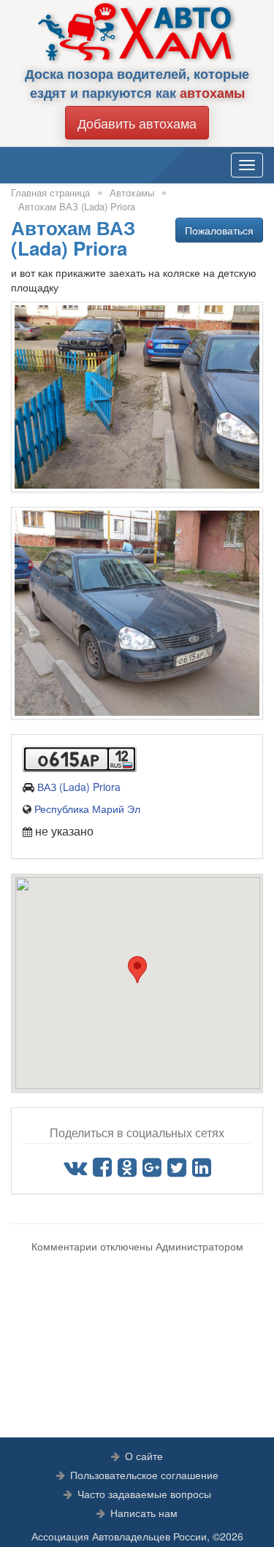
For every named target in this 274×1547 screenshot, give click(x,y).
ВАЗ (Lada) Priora (79, 786)
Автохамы (132, 192)
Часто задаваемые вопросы (144, 1493)
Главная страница (50, 192)
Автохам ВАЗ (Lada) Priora (76, 206)
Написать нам (144, 1512)
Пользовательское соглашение (144, 1474)
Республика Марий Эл (87, 808)
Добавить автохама (137, 122)
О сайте (144, 1455)
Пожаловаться (219, 230)
